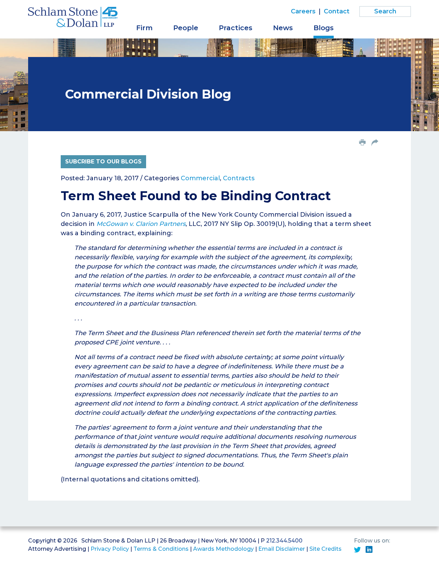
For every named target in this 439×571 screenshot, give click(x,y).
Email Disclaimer (281, 549)
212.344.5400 (284, 540)
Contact (336, 11)
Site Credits (325, 549)
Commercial (200, 178)
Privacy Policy (110, 549)
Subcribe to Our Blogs (103, 161)
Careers (303, 11)
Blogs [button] (323, 28)
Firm (144, 28)
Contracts (238, 178)
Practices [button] (235, 28)
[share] (374, 143)
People (185, 28)
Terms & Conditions (161, 549)
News (283, 28)
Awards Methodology (223, 549)
